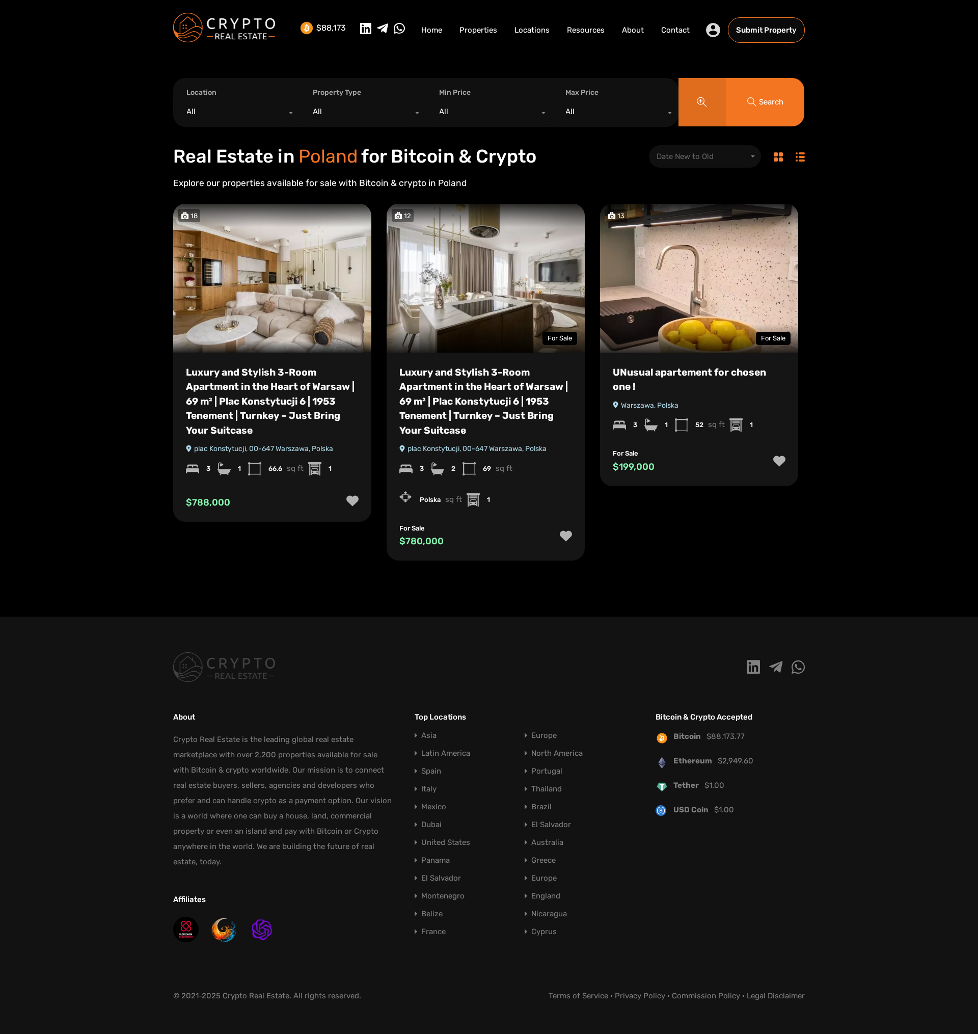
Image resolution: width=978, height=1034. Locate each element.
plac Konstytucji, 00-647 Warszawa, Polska (263, 448)
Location (201, 92)
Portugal (546, 771)
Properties (478, 30)
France (433, 932)
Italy (429, 789)
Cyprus (544, 932)
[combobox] (236, 114)
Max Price (582, 92)
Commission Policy (706, 995)
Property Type (337, 92)
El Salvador (551, 825)
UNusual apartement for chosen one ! (689, 379)
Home (431, 30)
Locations (532, 30)
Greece (543, 860)
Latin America (445, 753)
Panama (435, 860)
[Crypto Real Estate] (224, 37)
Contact (675, 30)
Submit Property (766, 30)
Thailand (546, 789)
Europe (544, 735)
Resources (586, 30)
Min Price (455, 92)
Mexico (433, 807)
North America (557, 753)
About (633, 30)
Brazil (541, 807)
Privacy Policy (640, 995)
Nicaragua (549, 914)
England (545, 896)
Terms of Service (578, 995)
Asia (429, 735)
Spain (431, 771)
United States (445, 842)
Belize (432, 914)
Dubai (431, 825)
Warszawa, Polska (648, 405)
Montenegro (443, 896)
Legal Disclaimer (776, 995)
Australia (547, 842)
